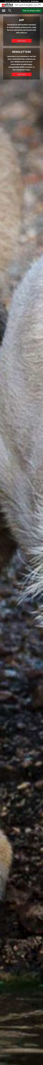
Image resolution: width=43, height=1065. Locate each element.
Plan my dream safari (31, 11)
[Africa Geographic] (7, 5)
